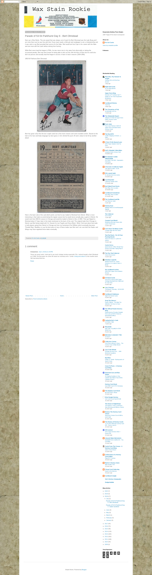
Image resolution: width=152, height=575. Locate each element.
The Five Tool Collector (112, 253)
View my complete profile (110, 45)
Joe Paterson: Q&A (110, 201)
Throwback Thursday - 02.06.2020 (114, 289)
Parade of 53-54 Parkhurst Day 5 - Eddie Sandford (115, 505)
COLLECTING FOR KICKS (113, 438)
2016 (106, 526)
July (107, 498)
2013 (106, 534)
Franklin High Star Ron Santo (113, 230)
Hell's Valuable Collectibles (113, 150)
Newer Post (29, 296)
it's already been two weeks (112, 175)
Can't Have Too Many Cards (114, 229)
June (108, 510)
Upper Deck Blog (110, 93)
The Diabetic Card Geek (112, 391)
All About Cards (110, 278)
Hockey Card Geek (111, 384)
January (108, 520)
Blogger (84, 569)
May (107, 512)
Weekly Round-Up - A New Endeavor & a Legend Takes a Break (113, 263)
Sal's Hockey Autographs (113, 479)
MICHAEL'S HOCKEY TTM (113, 335)
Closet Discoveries (110, 255)
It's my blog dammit (110, 88)
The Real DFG (109, 134)
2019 (106, 494)
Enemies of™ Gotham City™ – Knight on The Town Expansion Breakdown (113, 96)
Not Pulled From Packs (112, 186)
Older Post (94, 296)
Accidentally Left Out (110, 111)
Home (62, 296)
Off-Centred (108, 430)
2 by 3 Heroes (109, 287)
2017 (106, 523)
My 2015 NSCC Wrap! (111, 392)
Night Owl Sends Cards (111, 295)
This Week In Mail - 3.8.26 (112, 168)
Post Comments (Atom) (40, 299)
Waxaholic (108, 327)
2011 (106, 539)
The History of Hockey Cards (114, 422)
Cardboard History (111, 103)
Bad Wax (108, 358)
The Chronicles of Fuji (112, 109)
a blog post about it (80, 256)
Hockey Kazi (109, 206)
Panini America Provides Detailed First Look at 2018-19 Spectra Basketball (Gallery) (114, 314)
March (108, 515)
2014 (106, 531)
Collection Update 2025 (111, 181)
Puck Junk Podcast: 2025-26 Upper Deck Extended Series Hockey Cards (113, 127)
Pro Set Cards (109, 42)
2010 (106, 542)
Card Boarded (109, 180)
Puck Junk (108, 124)
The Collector (109, 214)
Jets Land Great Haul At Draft (113, 399)
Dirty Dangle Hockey (111, 397)
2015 (106, 529)
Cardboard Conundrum (112, 193)
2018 (106, 496)
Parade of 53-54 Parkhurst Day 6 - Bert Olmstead (115, 501)
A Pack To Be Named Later (113, 142)
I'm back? (107, 336)
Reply (32, 261)
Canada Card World (111, 220)
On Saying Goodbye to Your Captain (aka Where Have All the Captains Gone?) (114, 377)
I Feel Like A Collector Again (114, 167)
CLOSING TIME (109, 322)
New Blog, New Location (111, 188)
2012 (106, 536)
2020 (106, 491)
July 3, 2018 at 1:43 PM (46, 252)
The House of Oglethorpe (113, 404)
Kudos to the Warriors (111, 471)
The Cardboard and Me (112, 199)
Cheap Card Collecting (112, 469)
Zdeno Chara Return (110, 449)
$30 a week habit (110, 173)
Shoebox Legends (110, 260)
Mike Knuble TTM (110, 464)
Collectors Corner (110, 341)
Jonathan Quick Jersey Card (113, 152)
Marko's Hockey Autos (112, 463)
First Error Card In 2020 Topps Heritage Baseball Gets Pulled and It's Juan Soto (114, 281)
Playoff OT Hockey (110, 458)
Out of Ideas (108, 215)
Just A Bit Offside (110, 349)
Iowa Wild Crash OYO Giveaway (114, 386)
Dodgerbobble (109, 482)
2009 (106, 544)
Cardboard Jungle (110, 476)
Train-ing (107, 104)
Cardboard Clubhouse (112, 294)
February (109, 518)
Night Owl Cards (110, 87)
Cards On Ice (109, 245)
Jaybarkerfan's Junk (111, 320)
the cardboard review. (112, 269)
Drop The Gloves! (110, 300)
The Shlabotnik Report (112, 116)
